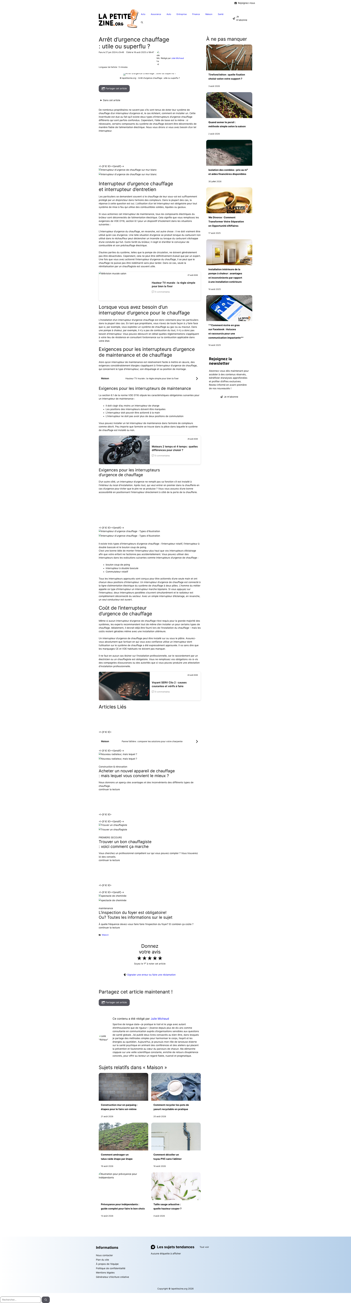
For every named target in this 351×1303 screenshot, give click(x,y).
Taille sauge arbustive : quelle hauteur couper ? (167, 1206)
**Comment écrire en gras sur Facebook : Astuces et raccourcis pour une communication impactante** (226, 331)
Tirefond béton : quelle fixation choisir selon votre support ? (226, 76)
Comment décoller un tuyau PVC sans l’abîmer (167, 1156)
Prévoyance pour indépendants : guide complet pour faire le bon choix (123, 1206)
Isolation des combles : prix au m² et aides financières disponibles (228, 171)
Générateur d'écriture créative (112, 1277)
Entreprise (182, 14)
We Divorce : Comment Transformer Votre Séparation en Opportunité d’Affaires (226, 221)
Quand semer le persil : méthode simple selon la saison (227, 124)
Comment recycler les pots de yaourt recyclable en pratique (171, 1106)
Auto (169, 14)
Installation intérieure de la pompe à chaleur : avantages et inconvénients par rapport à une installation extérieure (225, 275)
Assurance (156, 14)
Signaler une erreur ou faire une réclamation (151, 974)
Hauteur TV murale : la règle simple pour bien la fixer (173, 284)
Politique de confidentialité (110, 1268)
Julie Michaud (160, 1018)
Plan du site (102, 1259)
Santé (220, 14)
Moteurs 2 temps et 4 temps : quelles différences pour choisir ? (175, 448)
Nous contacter (104, 1255)
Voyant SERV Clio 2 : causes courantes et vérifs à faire (169, 684)
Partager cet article (116, 88)
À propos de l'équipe (107, 1264)
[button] (142, 22)
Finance (196, 14)
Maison (208, 14)
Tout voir (204, 1247)
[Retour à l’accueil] (118, 18)
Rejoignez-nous (246, 3)
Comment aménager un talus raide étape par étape (117, 1156)
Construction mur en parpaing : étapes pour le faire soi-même (119, 1106)
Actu (143, 14)
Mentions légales (105, 1272)
